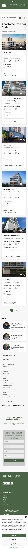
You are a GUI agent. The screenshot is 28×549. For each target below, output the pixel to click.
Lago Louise (7, 52)
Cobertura (5, 369)
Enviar (14, 460)
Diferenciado (6, 373)
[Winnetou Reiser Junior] (6, 328)
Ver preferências (14, 544)
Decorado (5, 371)
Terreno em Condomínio (9, 397)
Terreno (5, 394)
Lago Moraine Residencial (12, 235)
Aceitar (14, 535)
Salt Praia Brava (9, 189)
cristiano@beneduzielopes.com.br (18, 337)
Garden (4, 378)
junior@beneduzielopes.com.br (18, 328)
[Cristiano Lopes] (6, 339)
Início (4, 494)
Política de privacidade (9, 505)
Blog (4, 501)
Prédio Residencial (7, 385)
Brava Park (7, 145)
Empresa (5, 497)
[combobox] (10, 17)
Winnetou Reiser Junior (16, 325)
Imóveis (5, 496)
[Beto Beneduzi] (6, 349)
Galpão (4, 376)
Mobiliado (5, 380)
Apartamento (6, 359)
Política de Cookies (13, 547)
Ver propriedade (14, 46)
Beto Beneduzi (16, 345)
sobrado (5, 390)
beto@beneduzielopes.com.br (17, 348)
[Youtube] (12, 1)
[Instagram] (15, 1)
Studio (4, 392)
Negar (14, 539)
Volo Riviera (7, 280)
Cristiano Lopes (16, 335)
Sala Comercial (6, 387)
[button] (25, 516)
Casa (4, 362)
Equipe (4, 499)
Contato (5, 503)
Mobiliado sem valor (8, 383)
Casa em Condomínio (8, 364)
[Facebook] (10, 1)
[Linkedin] (17, 1)
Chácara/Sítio (6, 366)
